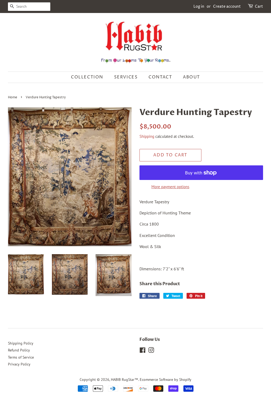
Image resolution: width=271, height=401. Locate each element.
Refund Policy (19, 350)
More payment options (170, 186)
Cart (259, 6)
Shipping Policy (20, 343)
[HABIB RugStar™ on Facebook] (142, 351)
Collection (87, 77)
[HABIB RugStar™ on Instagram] (151, 351)
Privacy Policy (19, 364)
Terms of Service (21, 357)
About (191, 77)
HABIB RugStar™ (124, 379)
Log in (198, 6)
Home (12, 97)
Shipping (146, 136)
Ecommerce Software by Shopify (165, 379)
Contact (160, 77)
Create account (227, 6)
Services (126, 77)
